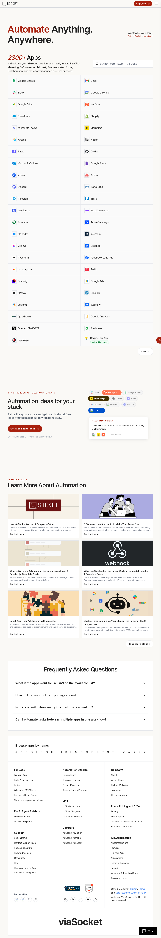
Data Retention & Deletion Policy (131, 892)
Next (143, 351)
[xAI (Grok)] (35, 899)
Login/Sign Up (143, 4)
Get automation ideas (23, 428)
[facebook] (72, 899)
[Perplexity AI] (29, 899)
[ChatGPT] (16, 899)
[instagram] (65, 899)
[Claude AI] (22, 899)
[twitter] (80, 899)
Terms (142, 889)
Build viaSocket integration (139, 36)
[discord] (95, 899)
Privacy (134, 889)
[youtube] (88, 899)
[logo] (12, 4)
